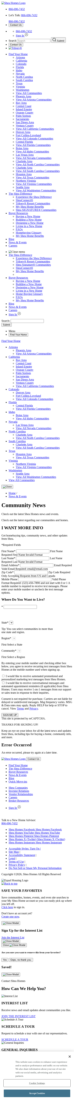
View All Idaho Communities (32, 151)
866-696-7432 (17, 9)
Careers (13, 245)
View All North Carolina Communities (38, 164)
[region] (37, 1076)
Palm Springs (23, 115)
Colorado (21, 63)
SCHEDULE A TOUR (14, 1039)
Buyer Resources (18, 213)
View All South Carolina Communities (38, 171)
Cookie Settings (37, 1083)
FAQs (19, 229)
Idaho (19, 70)
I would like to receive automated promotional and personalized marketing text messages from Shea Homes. (33, 678)
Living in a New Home (29, 226)
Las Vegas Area (25, 154)
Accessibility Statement (22, 855)
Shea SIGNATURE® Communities (36, 209)
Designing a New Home (29, 222)
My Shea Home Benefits (30, 206)
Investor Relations (19, 790)
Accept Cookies (37, 1093)
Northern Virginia (26, 180)
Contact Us (16, 25)
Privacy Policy (17, 864)
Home (12, 493)
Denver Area (23, 132)
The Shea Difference (20, 193)
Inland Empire (24, 109)
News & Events (18, 242)
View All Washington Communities (36, 190)
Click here (7, 907)
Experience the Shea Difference (34, 196)
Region (6, 638)
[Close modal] (10, 923)
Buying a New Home (28, 216)
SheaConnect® (24, 200)
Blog (11, 239)
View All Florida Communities (33, 145)
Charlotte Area (24, 161)
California (21, 60)
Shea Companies (18, 787)
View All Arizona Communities (34, 99)
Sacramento (22, 119)
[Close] (7, 487)
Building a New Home (29, 219)
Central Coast (23, 106)
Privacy (33, 708)
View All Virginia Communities (34, 183)
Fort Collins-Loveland (28, 135)
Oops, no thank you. (21, 959)
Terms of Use (16, 861)
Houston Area (24, 174)
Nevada (20, 73)
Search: (6, 320)
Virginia (20, 86)
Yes (5, 959)
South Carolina (24, 80)
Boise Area (22, 148)
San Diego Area (25, 122)
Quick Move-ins (18, 781)
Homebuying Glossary (28, 232)
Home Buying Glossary (29, 293)
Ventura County (25, 125)
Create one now (10, 916)
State (4, 622)
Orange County (24, 112)
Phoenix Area (23, 96)
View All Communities (29, 93)
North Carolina (24, 76)
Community (8, 650)
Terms (20, 708)
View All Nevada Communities (33, 158)
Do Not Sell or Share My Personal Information (35, 868)
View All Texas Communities (32, 177)
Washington (22, 89)
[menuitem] (44, 197)
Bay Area (21, 102)
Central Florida (24, 141)
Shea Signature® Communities (33, 264)
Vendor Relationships (21, 794)
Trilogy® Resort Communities (33, 203)
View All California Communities (35, 128)
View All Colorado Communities (34, 138)
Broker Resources (19, 800)
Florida (20, 67)
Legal (12, 858)
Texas (19, 83)
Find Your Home (18, 54)
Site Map (14, 851)
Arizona (20, 57)
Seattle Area (22, 187)
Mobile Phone (35, 586)
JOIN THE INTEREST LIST (18, 1016)
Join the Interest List (12, 937)
